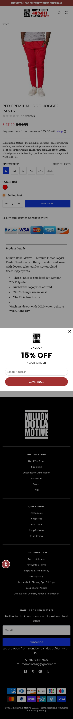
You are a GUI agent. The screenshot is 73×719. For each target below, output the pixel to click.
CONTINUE (36, 382)
